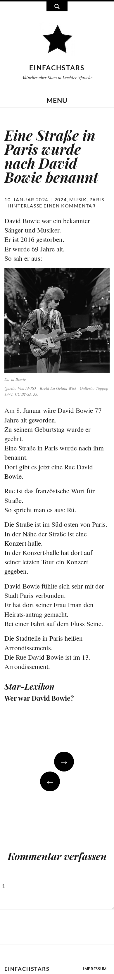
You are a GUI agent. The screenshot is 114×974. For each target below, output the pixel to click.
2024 (60, 199)
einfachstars (57, 68)
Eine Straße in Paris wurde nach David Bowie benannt (51, 156)
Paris (96, 199)
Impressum (95, 968)
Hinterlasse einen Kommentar (52, 205)
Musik (78, 199)
